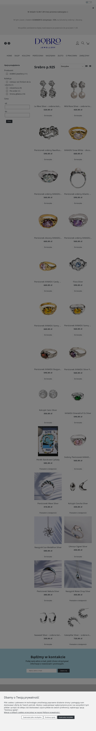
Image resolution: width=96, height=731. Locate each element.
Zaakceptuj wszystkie (66, 717)
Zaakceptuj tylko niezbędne (32, 717)
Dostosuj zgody (50, 717)
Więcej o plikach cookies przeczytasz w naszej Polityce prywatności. (32, 712)
